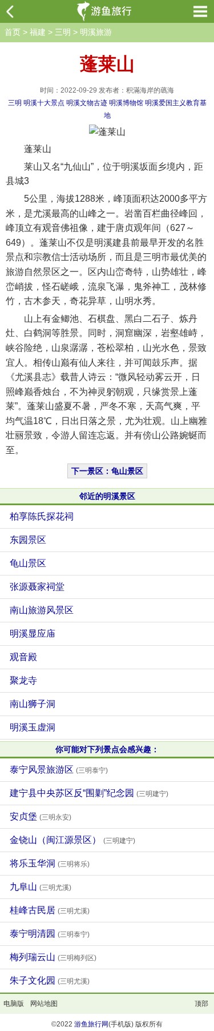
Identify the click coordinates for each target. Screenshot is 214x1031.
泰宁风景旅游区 (59, 769)
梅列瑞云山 (53, 957)
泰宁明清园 (50, 933)
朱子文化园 (50, 980)
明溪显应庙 (32, 633)
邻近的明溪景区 (107, 496)
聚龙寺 (23, 680)
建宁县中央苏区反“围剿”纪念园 (89, 793)
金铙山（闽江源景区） (72, 840)
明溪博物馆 (126, 103)
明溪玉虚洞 (32, 727)
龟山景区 (28, 563)
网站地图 (44, 1004)
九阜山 (40, 887)
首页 (13, 32)
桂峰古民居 (50, 910)
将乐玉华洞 (50, 863)
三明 (63, 32)
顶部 (201, 1004)
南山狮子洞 (32, 704)
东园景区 (28, 540)
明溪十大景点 (43, 103)
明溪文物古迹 (86, 103)
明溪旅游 (96, 32)
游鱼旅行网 (91, 1024)
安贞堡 (40, 816)
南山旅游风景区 (42, 610)
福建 (38, 32)
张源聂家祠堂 (37, 587)
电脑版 (13, 1004)
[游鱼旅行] (105, 11)
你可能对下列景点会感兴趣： (107, 749)
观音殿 (23, 657)
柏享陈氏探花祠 (42, 516)
